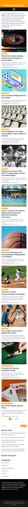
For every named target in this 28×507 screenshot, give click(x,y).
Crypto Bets (5, 289)
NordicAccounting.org (14, 5)
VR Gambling (5, 476)
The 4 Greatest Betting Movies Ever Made (13, 437)
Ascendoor (15, 503)
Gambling (4, 53)
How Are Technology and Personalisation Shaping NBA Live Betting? (13, 254)
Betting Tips (5, 168)
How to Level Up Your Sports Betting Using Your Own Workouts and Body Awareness (13, 214)
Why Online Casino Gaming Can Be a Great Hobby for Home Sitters (12, 58)
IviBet (3, 15)
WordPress (14, 504)
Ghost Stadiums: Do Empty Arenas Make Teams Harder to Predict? (13, 133)
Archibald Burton (7, 67)
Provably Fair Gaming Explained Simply (10, 369)
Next (16, 419)
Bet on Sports (5, 93)
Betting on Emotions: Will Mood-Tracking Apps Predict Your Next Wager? (13, 173)
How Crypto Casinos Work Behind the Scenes (12, 332)
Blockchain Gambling (7, 365)
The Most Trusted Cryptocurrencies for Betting (12, 293)
